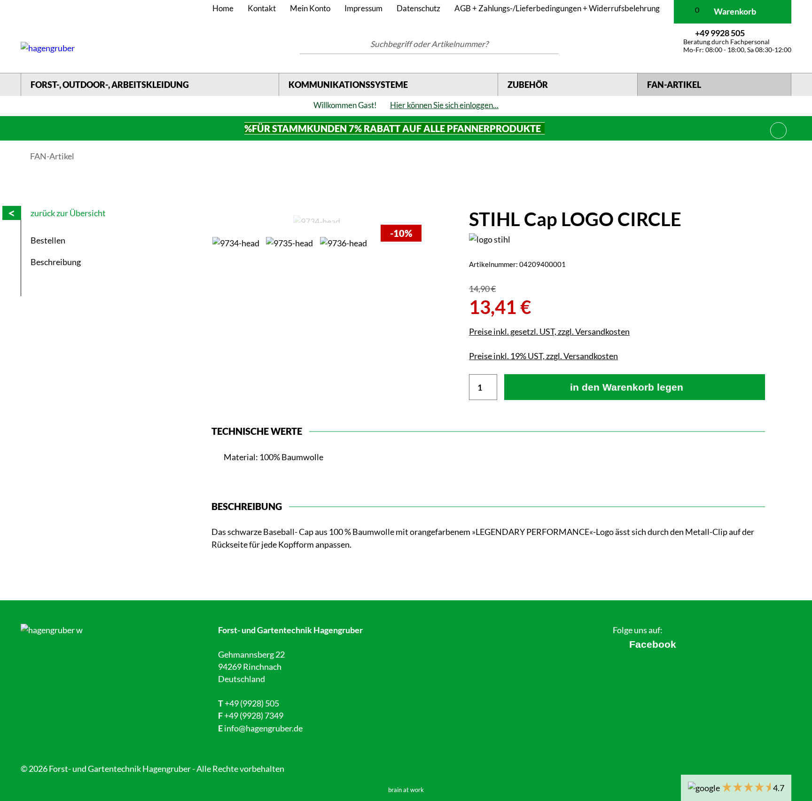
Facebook (652, 644)
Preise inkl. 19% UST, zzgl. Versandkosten (543, 356)
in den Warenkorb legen (626, 387)
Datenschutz (418, 8)
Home (223, 8)
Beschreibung (56, 262)
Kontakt (262, 8)
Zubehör (528, 84)
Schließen (779, 128)
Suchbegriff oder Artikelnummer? (429, 44)
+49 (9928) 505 (252, 703)
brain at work (406, 789)
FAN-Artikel (674, 84)
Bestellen (48, 240)
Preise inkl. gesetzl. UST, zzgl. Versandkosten (549, 331)
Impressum (363, 8)
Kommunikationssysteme (348, 84)
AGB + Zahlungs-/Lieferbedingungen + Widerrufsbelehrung (557, 8)
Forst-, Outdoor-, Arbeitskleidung (110, 84)
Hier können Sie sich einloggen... (444, 105)
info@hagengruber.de (263, 728)
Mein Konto (310, 8)
